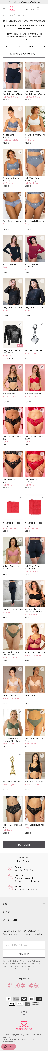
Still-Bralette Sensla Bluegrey (11, 179)
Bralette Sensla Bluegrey (9, 136)
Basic (19, 46)
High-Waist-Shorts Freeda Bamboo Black (12, 93)
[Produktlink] (13, 82)
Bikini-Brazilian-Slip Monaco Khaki (11, 653)
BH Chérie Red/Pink (33, 394)
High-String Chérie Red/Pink (33, 481)
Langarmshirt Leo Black (35, 307)
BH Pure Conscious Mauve (11, 567)
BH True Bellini (31, 695)
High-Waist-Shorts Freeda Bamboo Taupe (35, 93)
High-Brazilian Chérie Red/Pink (34, 438)
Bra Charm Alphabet (11, 782)
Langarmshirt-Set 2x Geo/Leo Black (11, 351)
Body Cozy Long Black (12, 264)
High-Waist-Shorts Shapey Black (32, 567)
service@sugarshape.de (26, 889)
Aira (7, 46)
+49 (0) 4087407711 (25, 870)
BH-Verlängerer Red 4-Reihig (34, 524)
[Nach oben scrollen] (45, 1048)
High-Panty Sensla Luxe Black (13, 826)
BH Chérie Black (9, 394)
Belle (31, 46)
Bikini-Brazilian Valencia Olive (35, 740)
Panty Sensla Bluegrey (12, 221)
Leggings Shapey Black (13, 609)
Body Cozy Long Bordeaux (32, 265)
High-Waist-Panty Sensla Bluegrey (32, 179)
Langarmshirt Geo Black (13, 307)
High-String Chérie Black (11, 481)
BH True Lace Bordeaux (35, 652)
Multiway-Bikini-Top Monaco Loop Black (33, 610)
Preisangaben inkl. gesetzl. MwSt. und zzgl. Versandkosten (19, 1040)
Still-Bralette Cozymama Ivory (35, 136)
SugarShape (8, 15)
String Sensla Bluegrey (34, 221)
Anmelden (24, 953)
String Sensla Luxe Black (35, 825)
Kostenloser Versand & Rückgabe (26, 2)
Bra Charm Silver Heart (34, 350)
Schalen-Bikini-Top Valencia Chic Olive (11, 740)
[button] (4, 9)
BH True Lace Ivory (10, 695)
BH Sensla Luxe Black (34, 782)
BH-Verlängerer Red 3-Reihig (12, 524)
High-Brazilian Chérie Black (12, 438)
